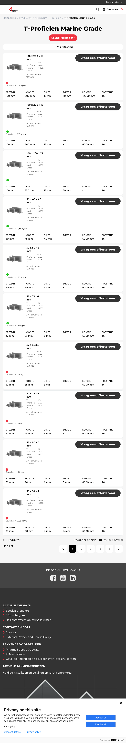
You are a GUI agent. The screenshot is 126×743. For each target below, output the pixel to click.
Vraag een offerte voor (98, 57)
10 (100, 540)
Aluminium (41, 17)
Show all (117, 540)
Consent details (12, 732)
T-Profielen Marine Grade (79, 17)
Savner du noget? (63, 37)
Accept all (100, 717)
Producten (25, 17)
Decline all (100, 724)
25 (104, 540)
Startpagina (9, 17)
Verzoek (115, 9)
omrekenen (65, 672)
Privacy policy (33, 732)
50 (109, 540)
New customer (114, 2)
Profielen (56, 17)
